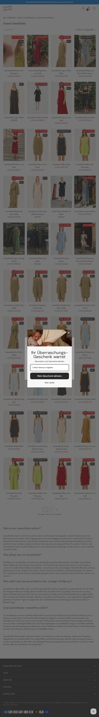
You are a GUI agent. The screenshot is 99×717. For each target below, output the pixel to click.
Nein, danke (49, 382)
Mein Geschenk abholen (49, 376)
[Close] (69, 333)
